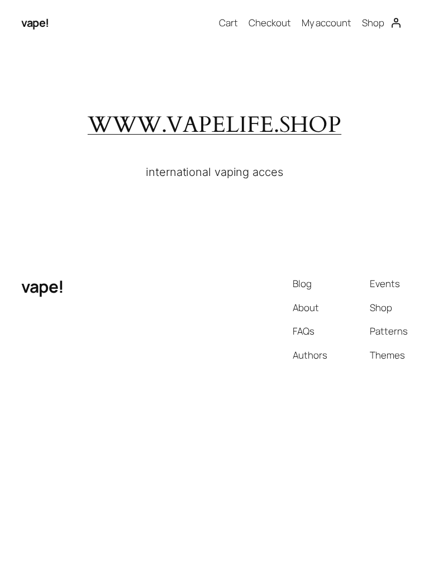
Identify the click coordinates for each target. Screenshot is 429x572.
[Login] (395, 23)
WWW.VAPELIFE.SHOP (214, 124)
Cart (228, 22)
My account (326, 22)
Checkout (269, 22)
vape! (35, 22)
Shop (373, 22)
